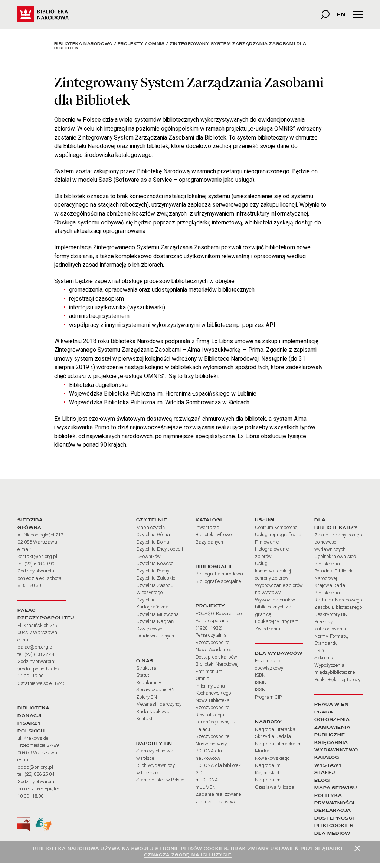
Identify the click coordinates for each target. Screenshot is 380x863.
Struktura (146, 668)
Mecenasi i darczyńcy (158, 704)
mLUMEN (206, 787)
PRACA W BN (331, 704)
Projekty (131, 43)
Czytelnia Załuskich (157, 578)
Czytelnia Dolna (152, 542)
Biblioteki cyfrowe (214, 534)
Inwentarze (207, 527)
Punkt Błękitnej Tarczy (337, 679)
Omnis (156, 43)
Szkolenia (324, 657)
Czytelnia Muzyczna (157, 614)
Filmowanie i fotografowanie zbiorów (272, 549)
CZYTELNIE (151, 520)
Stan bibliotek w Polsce (160, 779)
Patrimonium (209, 671)
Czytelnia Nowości (155, 563)
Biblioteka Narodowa (83, 43)
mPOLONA (207, 779)
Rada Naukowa (153, 711)
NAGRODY (268, 722)
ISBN (260, 675)
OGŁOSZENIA (332, 719)
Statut (142, 675)
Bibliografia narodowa (219, 574)
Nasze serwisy (211, 743)
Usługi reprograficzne (278, 534)
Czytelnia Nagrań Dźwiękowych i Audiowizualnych (155, 628)
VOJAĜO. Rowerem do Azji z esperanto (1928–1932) (219, 621)
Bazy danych (209, 542)
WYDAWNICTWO (336, 750)
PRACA (323, 712)
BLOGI (322, 780)
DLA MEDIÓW (332, 833)
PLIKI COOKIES (334, 825)
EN (341, 14)
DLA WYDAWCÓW (278, 653)
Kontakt (144, 718)
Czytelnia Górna (153, 534)
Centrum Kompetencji (277, 527)
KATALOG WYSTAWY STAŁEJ (328, 764)
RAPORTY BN (154, 743)
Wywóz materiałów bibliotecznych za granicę (275, 607)
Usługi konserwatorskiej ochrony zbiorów (273, 571)
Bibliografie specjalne (218, 581)
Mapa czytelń (150, 527)
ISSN (260, 689)
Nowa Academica (214, 649)
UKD (319, 650)
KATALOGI (209, 520)
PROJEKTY (210, 606)
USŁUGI (265, 520)
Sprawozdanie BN (155, 689)
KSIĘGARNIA (331, 742)
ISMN (260, 682)
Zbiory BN (146, 697)
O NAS (144, 661)
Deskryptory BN (330, 614)
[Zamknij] (357, 848)
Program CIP (268, 697)
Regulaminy (148, 682)
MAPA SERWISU (335, 788)
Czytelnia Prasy (152, 571)
